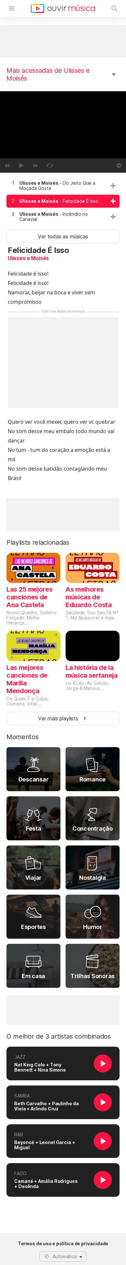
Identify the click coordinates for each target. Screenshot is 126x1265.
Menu (11, 8)
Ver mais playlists (58, 718)
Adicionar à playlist (113, 185)
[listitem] (63, 186)
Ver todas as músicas (63, 236)
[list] (63, 201)
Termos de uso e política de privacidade (63, 1243)
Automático (65, 1256)
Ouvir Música (63, 8)
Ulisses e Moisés (28, 258)
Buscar (114, 8)
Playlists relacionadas (37, 542)
